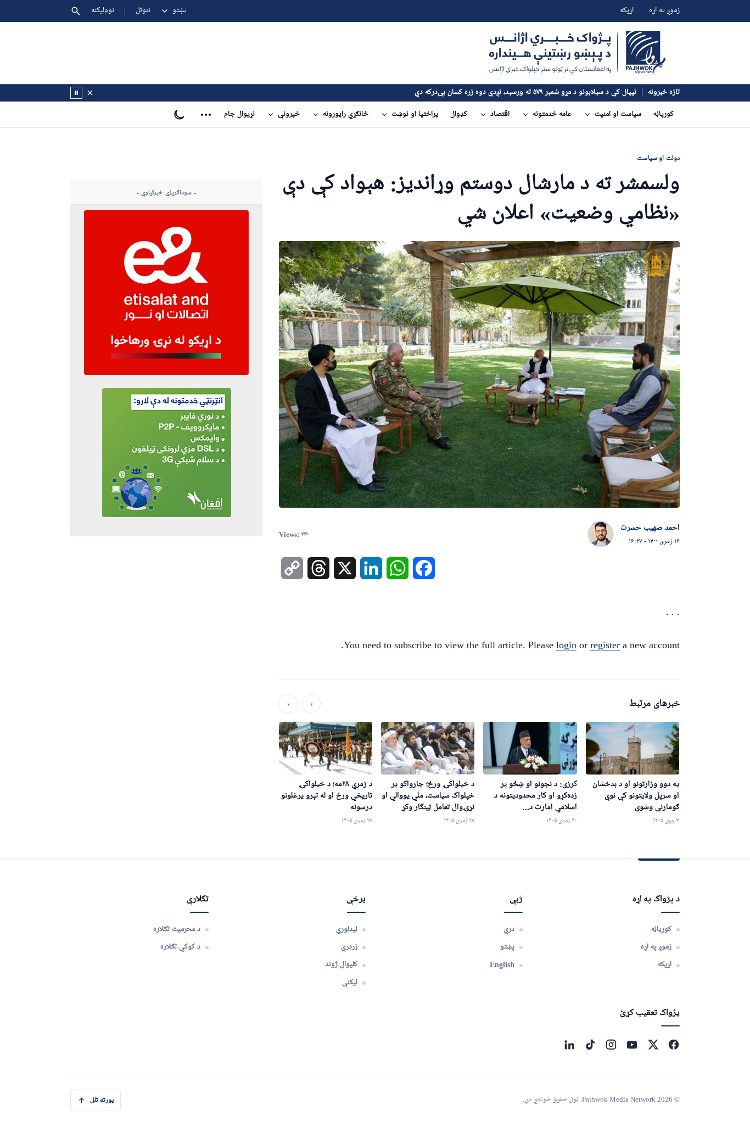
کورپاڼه (663, 114)
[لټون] (75, 11)
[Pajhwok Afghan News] (577, 53)
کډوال (458, 114)
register (605, 644)
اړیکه (627, 11)
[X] (653, 1045)
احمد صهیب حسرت (650, 528)
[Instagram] (611, 1045)
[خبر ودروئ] (76, 93)
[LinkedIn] (569, 1045)
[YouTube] (632, 1045)
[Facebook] (674, 1045)
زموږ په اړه (664, 11)
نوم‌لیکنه (102, 11)
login (566, 644)
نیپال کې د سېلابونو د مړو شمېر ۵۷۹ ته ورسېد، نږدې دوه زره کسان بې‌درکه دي (525, 92)
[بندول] (90, 93)
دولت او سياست (658, 158)
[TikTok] (590, 1045)
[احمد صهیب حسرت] (600, 534)
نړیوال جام (239, 114)
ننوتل (143, 11)
